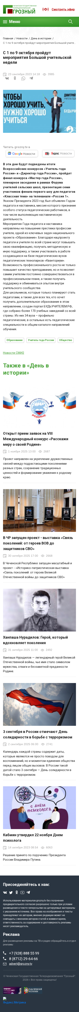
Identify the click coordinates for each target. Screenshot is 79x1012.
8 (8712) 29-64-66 (23, 959)
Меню (14, 21)
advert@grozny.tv (20, 964)
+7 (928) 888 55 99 (24, 953)
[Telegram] (31, 81)
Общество (65, 340)
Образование (14, 340)
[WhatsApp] (23, 81)
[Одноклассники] (15, 81)
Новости (22, 38)
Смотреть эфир (63, 9)
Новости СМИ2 (13, 353)
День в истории (41, 38)
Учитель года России (41, 340)
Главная (8, 38)
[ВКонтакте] (7, 81)
